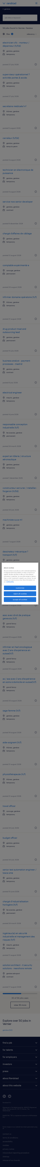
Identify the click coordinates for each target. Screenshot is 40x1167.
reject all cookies (20, 594)
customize (20, 588)
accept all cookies (20, 599)
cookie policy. (10, 581)
